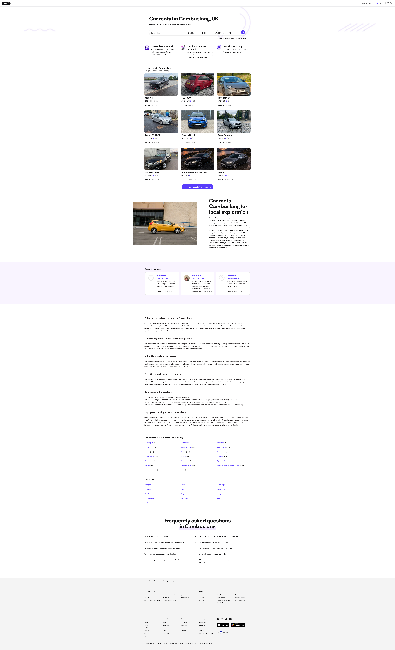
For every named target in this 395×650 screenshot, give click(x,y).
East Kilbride (188, 443)
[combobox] (168, 33)
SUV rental (166, 597)
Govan (185, 452)
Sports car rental (186, 595)
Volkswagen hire (240, 597)
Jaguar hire (202, 603)
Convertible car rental (169, 600)
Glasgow (147, 485)
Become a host (367, 3)
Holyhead (184, 494)
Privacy (165, 643)
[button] (389, 3)
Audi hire (201, 595)
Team (146, 625)
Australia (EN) (167, 625)
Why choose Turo (186, 622)
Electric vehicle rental (169, 595)
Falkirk (183, 485)
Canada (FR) (166, 630)
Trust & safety (185, 628)
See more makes (240, 600)
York (182, 503)
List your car (202, 622)
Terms (159, 643)
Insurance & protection (206, 633)
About (146, 622)
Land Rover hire (222, 597)
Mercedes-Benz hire (223, 600)
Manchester (185, 498)
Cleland (149, 461)
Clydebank (223, 461)
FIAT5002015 (162, 278)
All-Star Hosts (203, 628)
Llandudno (148, 494)
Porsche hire (221, 603)
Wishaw (186, 461)
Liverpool (220, 494)
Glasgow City (188, 447)
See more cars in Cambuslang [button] (197, 187)
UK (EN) (165, 636)
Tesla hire (238, 595)
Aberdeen (221, 489)
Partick (149, 452)
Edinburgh (221, 485)
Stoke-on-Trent (150, 503)
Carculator (202, 625)
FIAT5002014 (198, 278)
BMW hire (202, 597)
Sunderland (149, 498)
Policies (146, 628)
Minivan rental (185, 597)
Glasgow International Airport (230, 465)
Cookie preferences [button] (176, 643)
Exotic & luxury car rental (152, 600)
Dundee (147, 489)
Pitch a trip (184, 625)
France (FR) (166, 633)
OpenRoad (147, 636)
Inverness (184, 489)
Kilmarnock (223, 470)
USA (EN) (165, 622)
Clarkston (222, 443)
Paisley (149, 465)
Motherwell (223, 452)
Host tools (202, 630)
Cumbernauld (188, 465)
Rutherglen (150, 443)
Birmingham (221, 503)
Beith (185, 470)
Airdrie (185, 456)
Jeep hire (220, 595)
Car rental (219, 38)
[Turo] (6, 3)
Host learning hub (204, 636)
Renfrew (222, 456)
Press (146, 633)
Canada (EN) (166, 628)
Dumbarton (151, 470)
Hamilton (150, 447)
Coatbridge (223, 447)
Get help (183, 630)
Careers (147, 630)
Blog (235, 619)
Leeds (219, 498)
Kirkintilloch (151, 456)
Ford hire (201, 600)
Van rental (147, 597)
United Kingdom (230, 38)
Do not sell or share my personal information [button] (199, 643)
